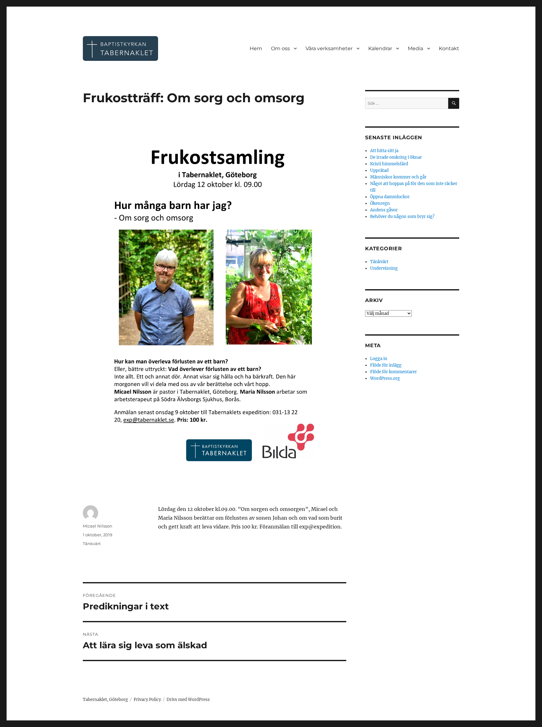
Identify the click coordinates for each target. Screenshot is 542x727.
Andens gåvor (384, 210)
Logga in (378, 358)
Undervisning (384, 268)
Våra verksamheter (329, 48)
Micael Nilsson (97, 525)
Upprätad (379, 170)
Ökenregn (380, 203)
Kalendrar (380, 48)
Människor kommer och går (398, 177)
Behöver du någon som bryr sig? (402, 216)
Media (415, 48)
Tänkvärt (92, 543)
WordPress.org (385, 378)
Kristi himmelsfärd (389, 164)
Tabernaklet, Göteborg (105, 699)
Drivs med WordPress (188, 699)
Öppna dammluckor (390, 196)
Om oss (280, 48)
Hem (256, 48)
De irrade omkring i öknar (396, 157)
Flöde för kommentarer (393, 371)
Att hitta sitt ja (384, 150)
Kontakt (449, 48)
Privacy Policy (147, 699)
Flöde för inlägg (385, 365)
